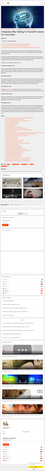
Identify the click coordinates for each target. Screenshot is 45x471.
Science (13, 29)
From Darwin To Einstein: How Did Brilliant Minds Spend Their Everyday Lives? (20, 134)
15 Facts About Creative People (11, 137)
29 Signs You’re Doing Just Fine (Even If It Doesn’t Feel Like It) (17, 159)
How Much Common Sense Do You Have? (13, 126)
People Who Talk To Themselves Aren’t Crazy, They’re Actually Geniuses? (19, 117)
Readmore (10, 371)
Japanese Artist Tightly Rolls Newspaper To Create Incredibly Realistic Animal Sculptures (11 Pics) (21, 47)
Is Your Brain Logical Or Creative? (11, 123)
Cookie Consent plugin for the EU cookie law (35, 468)
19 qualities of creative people (11, 138)
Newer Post (4, 201)
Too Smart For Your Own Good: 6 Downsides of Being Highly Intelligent (15, 45)
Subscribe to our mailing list (6, 220)
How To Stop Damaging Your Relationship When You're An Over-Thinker (11, 185)
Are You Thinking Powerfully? (11, 131)
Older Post (40, 201)
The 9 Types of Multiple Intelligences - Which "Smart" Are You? (17, 120)
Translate (25, 214)
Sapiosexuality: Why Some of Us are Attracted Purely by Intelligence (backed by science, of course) (24, 132)
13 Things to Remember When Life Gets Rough (14, 152)
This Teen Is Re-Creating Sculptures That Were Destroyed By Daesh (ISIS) (16, 44)
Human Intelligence (32, 29)
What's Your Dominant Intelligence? (12, 122)
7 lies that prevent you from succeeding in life (14, 147)
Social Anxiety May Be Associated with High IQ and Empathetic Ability (18, 129)
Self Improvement (20, 29)
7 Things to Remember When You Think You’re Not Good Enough (17, 150)
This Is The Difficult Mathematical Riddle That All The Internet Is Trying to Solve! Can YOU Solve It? (32, 195)
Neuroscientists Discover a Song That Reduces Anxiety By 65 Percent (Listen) (22, 382)
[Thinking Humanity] (8, 3)
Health (26, 29)
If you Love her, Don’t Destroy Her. (11, 368)
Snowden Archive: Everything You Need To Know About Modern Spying (33, 185)
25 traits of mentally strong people (12, 144)
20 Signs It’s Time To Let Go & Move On (13, 156)
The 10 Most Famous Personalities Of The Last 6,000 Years (16, 135)
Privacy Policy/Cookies (26, 431)
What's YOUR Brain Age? (10, 125)
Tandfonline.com (9, 89)
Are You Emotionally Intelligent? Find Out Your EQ (14, 119)
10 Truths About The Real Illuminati (11, 353)
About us (4, 433)
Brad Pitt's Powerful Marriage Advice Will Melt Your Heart (17, 412)
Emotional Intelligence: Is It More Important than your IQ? (16, 128)
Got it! (35, 467)
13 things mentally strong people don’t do (13, 146)
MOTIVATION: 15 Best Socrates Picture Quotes (14, 140)
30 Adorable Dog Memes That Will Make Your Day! (15, 397)
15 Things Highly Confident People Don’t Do (13, 154)
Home (2, 29)
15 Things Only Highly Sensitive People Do (13, 141)
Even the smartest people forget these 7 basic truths (15, 149)
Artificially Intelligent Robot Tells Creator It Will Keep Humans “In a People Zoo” (12, 195)
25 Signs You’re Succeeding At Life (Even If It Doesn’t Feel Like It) (18, 157)
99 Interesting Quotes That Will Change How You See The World (17, 160)
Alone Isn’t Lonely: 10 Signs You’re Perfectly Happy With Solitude (17, 143)
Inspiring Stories (8, 29)
